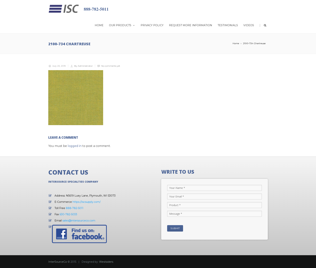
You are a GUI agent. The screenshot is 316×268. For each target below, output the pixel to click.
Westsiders (106, 261)
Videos (248, 25)
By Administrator (83, 65)
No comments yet (110, 65)
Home (99, 25)
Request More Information (190, 25)
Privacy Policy (152, 25)
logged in (75, 146)
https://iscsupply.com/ (87, 202)
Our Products (120, 25)
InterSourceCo (57, 261)
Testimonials (228, 25)
